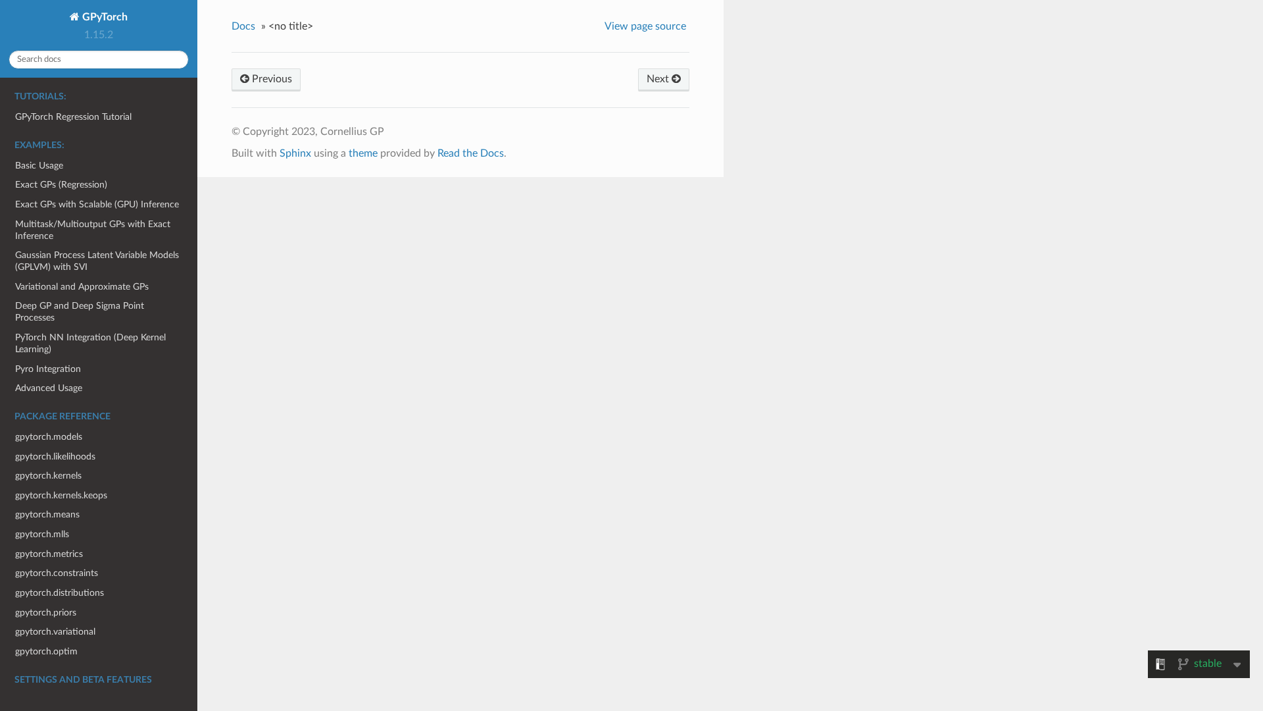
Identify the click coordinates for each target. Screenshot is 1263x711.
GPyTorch (104, 17)
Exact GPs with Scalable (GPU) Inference (97, 204)
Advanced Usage (48, 388)
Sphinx (295, 153)
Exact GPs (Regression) (61, 185)
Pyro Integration (48, 369)
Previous (270, 79)
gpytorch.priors (45, 613)
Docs (243, 26)
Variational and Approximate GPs (82, 287)
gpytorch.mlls (42, 534)
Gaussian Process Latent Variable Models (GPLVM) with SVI (97, 261)
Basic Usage (39, 166)
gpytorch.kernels (48, 476)
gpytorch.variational (55, 632)
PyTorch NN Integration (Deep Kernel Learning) (90, 343)
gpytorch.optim (46, 651)
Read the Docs (470, 153)
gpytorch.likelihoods (55, 456)
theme (363, 153)
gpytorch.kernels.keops (61, 495)
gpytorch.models (48, 437)
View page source (645, 26)
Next (659, 79)
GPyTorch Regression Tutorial (73, 117)
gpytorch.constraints (56, 573)
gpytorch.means (47, 514)
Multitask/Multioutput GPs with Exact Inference (92, 230)
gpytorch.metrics (49, 554)
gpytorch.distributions (59, 593)
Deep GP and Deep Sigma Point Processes (79, 312)
